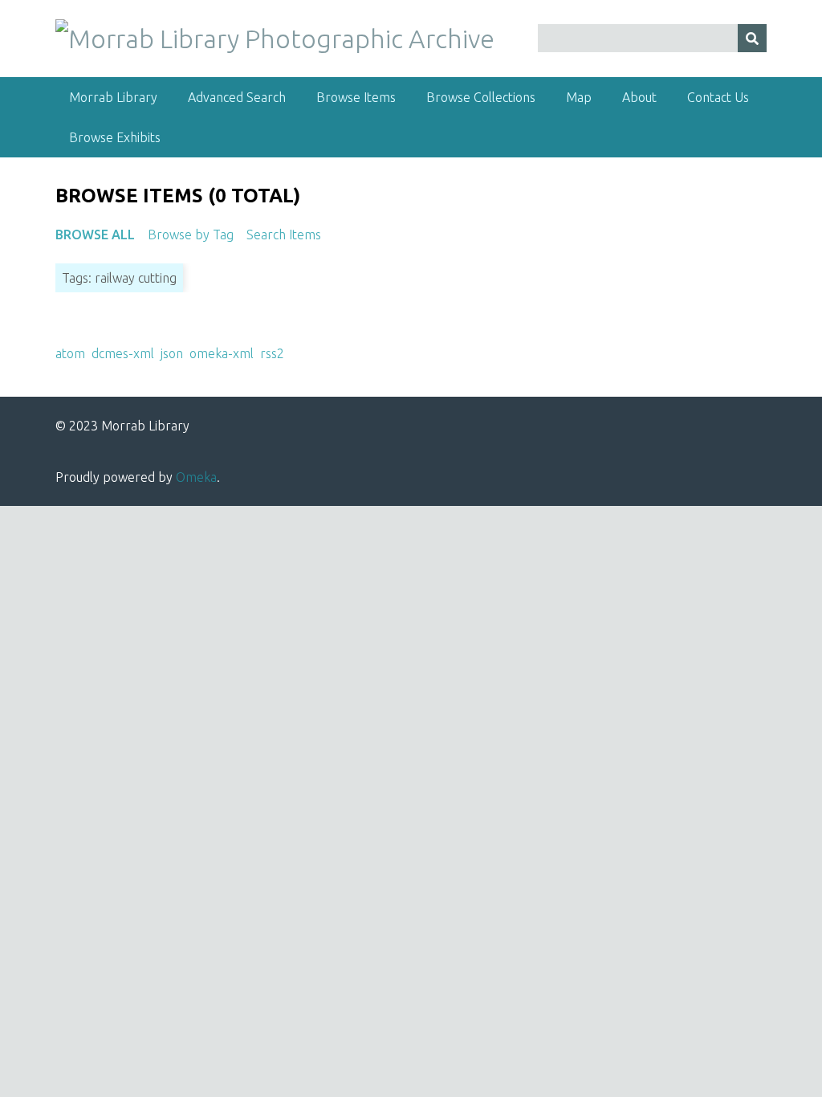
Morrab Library (113, 97)
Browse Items (356, 97)
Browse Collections (480, 97)
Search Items (283, 234)
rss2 (272, 353)
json (172, 353)
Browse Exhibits (115, 137)
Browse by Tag (191, 234)
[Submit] (752, 38)
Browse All (95, 234)
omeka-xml (221, 353)
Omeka (196, 477)
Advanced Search (237, 97)
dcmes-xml (123, 353)
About (639, 97)
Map (579, 97)
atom (70, 353)
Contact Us (718, 97)
